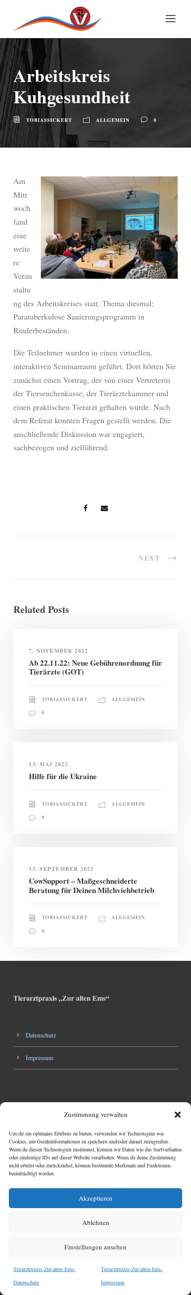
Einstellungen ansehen (95, 1246)
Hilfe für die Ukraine (63, 776)
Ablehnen (95, 1222)
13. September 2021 (61, 869)
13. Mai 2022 (48, 764)
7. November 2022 (58, 651)
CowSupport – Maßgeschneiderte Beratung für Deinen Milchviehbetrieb (91, 885)
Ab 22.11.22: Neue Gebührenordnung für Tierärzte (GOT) (95, 667)
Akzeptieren (95, 1198)
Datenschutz (41, 1035)
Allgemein (113, 120)
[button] (177, 1114)
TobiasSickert (49, 120)
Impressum (39, 1057)
